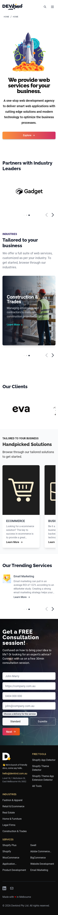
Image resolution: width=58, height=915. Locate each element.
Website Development (42, 863)
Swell (33, 845)
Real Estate (8, 812)
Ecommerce (15, 521)
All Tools (37, 786)
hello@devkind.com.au (14, 773)
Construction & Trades (22, 299)
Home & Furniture (11, 818)
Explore (27, 135)
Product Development (14, 870)
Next (9, 731)
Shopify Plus (9, 845)
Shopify (6, 851)
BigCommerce (38, 857)
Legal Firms (8, 825)
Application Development (9, 864)
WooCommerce (10, 857)
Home (6, 17)
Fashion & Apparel (12, 800)
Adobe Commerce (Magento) (40, 851)
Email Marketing (24, 576)
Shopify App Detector (43, 759)
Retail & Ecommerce (13, 806)
